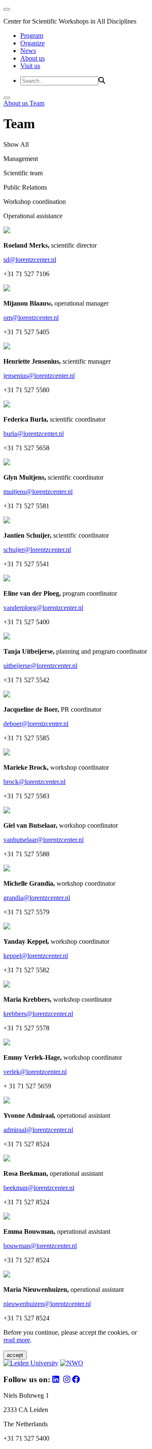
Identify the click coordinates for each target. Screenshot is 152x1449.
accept (15, 1355)
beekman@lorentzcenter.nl (38, 1187)
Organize (32, 43)
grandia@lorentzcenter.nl (36, 897)
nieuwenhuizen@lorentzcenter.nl (47, 1303)
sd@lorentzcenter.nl (29, 259)
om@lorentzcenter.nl (31, 317)
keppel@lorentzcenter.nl (35, 955)
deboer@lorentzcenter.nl (35, 723)
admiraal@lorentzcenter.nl (38, 1129)
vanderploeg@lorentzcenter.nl (43, 607)
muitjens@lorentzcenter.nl (38, 491)
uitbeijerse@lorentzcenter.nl (40, 665)
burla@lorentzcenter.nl (33, 433)
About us (32, 58)
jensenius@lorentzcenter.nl (39, 375)
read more (16, 1339)
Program (31, 35)
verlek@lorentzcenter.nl (35, 1071)
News (28, 50)
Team (37, 103)
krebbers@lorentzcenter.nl (38, 1013)
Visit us (30, 65)
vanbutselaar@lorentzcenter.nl (43, 839)
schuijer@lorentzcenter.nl (37, 549)
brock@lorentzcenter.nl (34, 781)
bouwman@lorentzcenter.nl (40, 1245)
